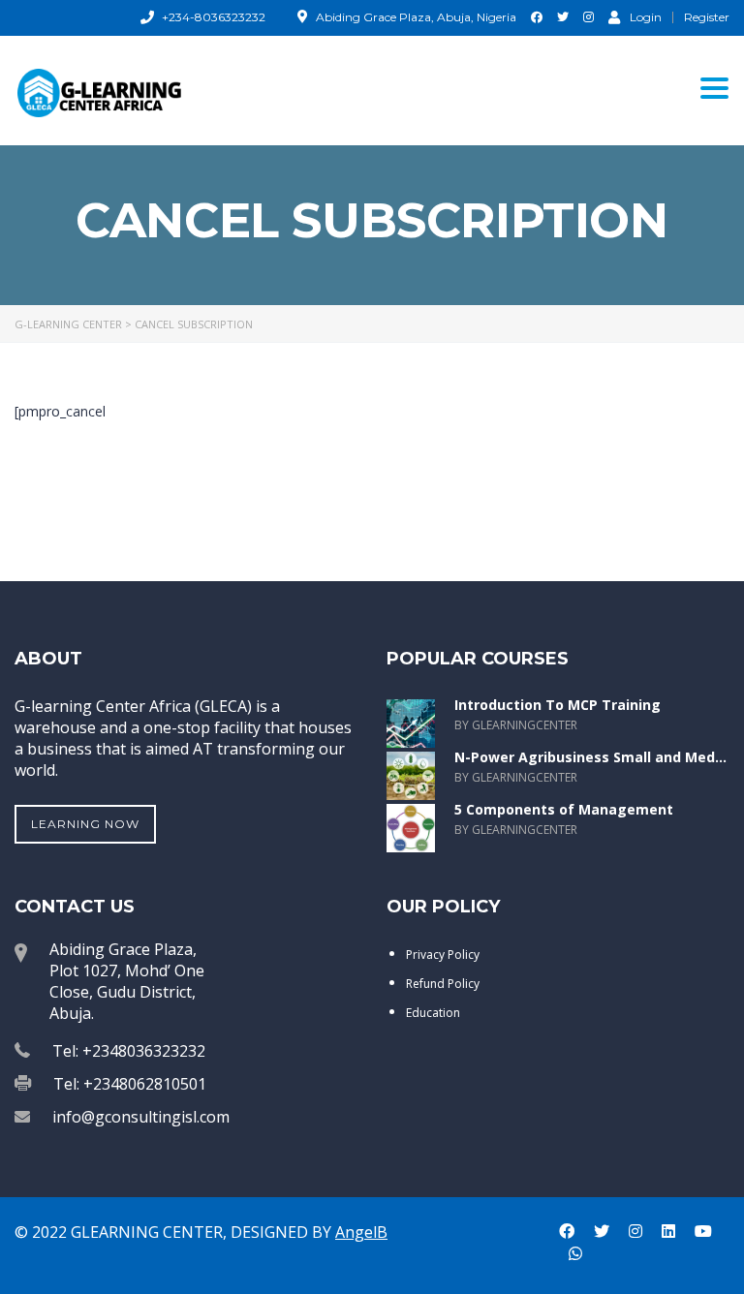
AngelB (361, 1232)
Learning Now (85, 823)
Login (646, 16)
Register (706, 17)
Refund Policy (443, 983)
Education (433, 1012)
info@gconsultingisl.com (141, 1116)
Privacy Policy (443, 954)
